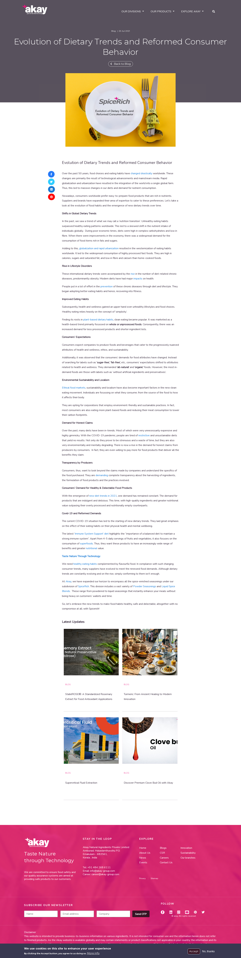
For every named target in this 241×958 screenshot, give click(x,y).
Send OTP (141, 914)
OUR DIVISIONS (131, 11)
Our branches (188, 858)
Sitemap (154, 878)
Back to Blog (121, 63)
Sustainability (188, 853)
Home (142, 848)
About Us (144, 853)
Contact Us (166, 862)
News (142, 858)
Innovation (186, 848)
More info (93, 953)
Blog (68, 684)
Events (143, 862)
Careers (164, 858)
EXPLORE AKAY (191, 11)
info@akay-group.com (102, 871)
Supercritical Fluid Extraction (81, 783)
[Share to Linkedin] (51, 189)
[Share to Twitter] (51, 182)
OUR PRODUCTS (161, 11)
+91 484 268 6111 (99, 867)
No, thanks (208, 951)
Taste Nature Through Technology (81, 556)
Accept (194, 951)
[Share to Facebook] (51, 174)
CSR (162, 853)
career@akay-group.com (105, 874)
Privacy (142, 878)
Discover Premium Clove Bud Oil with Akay (148, 783)
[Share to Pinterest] (51, 197)
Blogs (163, 848)
